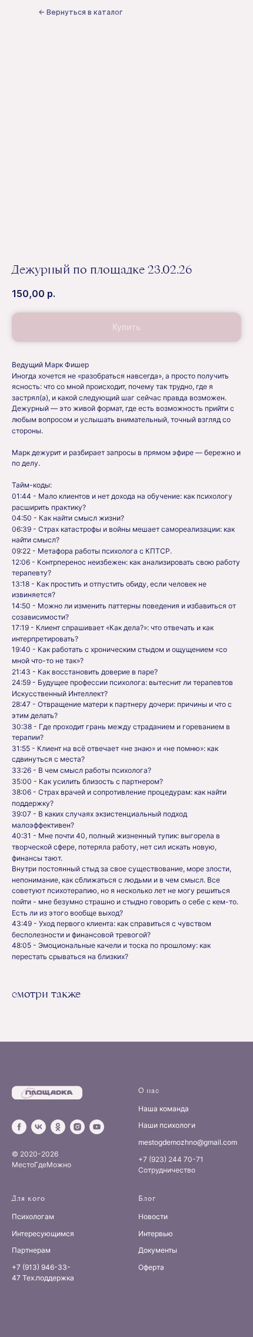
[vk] (38, 1126)
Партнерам (31, 1250)
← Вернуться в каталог (80, 12)
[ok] (58, 1126)
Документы (157, 1250)
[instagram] (77, 1126)
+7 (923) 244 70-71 (171, 1159)
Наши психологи (166, 1125)
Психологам (33, 1216)
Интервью (155, 1233)
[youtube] (96, 1126)
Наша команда (163, 1108)
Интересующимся (43, 1233)
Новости (153, 1216)
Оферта (151, 1267)
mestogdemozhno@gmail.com (187, 1142)
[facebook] (19, 1126)
